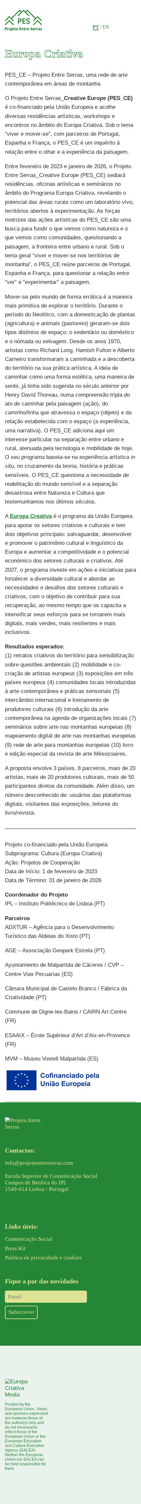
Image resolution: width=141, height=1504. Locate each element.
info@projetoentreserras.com (39, 1163)
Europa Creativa (31, 516)
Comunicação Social (28, 1239)
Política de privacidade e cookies (43, 1258)
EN (106, 27)
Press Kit (15, 1248)
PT (96, 27)
